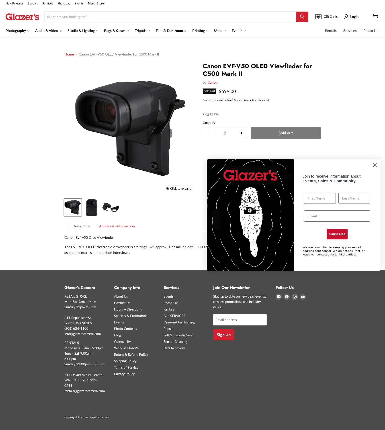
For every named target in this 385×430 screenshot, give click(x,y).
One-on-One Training (179, 322)
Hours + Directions (128, 309)
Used (218, 30)
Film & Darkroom (170, 30)
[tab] (82, 226)
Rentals (331, 30)
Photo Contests (125, 329)
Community (122, 341)
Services (47, 3)
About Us (121, 296)
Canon (212, 82)
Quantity (209, 123)
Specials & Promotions (130, 316)
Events (79, 3)
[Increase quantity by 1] (241, 133)
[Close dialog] (375, 165)
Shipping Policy (125, 361)
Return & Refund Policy (131, 354)
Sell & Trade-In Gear (178, 335)
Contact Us (122, 303)
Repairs (169, 329)
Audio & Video (47, 30)
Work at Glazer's (126, 348)
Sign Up (224, 334)
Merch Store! (96, 3)
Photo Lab (63, 3)
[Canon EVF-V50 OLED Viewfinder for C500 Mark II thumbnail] (73, 207)
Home (69, 54)
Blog (117, 335)
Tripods (141, 30)
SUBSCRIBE (337, 234)
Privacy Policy (124, 374)
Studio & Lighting (82, 30)
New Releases (14, 3)
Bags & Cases (115, 30)
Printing (199, 30)
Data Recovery (174, 348)
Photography (16, 30)
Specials (33, 3)
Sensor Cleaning (175, 341)
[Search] (302, 17)
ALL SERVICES (174, 316)
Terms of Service (126, 367)
